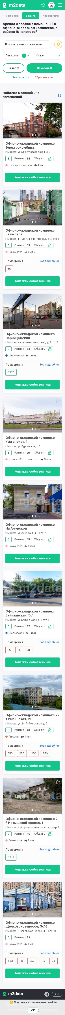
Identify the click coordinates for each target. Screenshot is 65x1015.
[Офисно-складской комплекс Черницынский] (32, 311)
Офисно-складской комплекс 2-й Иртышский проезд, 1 (32, 820)
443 (10, 961)
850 (10, 753)
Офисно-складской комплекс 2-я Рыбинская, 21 (32, 717)
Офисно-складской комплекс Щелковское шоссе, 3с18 (30, 924)
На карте (14, 68)
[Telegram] (46, 994)
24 (53, 961)
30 (21, 961)
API (57, 994)
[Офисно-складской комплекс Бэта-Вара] (32, 207)
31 (28, 650)
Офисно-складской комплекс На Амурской (30, 526)
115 (43, 961)
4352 (11, 857)
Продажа (12, 16)
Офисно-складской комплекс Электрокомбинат (30, 145)
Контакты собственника (32, 177)
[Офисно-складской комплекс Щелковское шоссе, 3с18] (32, 900)
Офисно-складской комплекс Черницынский (30, 336)
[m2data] (14, 5)
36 (9, 650)
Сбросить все (44, 77)
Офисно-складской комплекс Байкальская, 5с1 (30, 613)
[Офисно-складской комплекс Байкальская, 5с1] (32, 588)
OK (33, 1010)
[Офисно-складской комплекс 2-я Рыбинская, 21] (32, 692)
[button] (32, 135)
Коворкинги (51, 16)
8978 (11, 372)
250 (33, 753)
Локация (58, 44)
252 (32, 961)
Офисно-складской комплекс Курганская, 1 (30, 439)
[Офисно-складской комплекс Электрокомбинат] (32, 121)
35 (19, 650)
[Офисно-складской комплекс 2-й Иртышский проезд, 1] (32, 796)
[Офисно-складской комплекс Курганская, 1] (32, 415)
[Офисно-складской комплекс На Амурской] (32, 502)
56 (9, 269)
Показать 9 (44, 68)
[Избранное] (43, 5)
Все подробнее (50, 261)
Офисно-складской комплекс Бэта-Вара (30, 232)
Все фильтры (20, 77)
